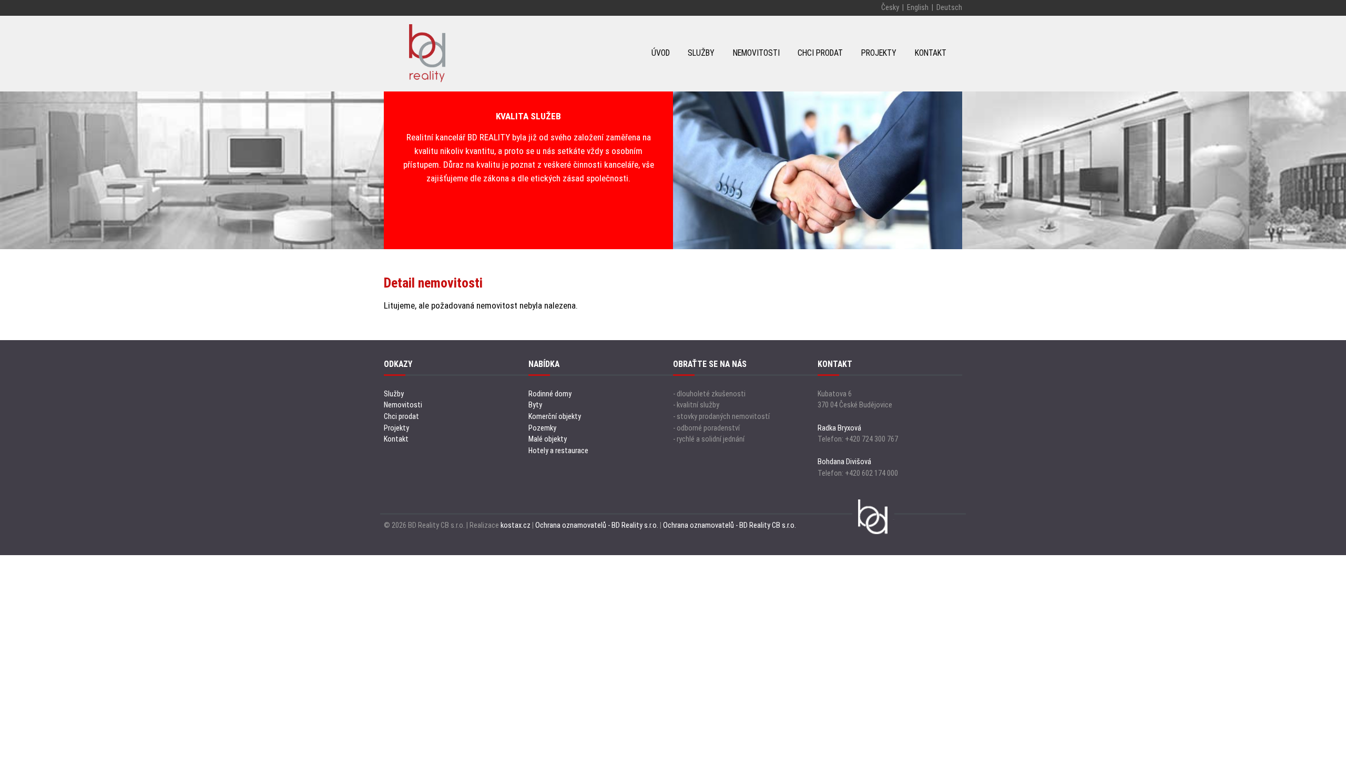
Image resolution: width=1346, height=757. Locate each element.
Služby (394, 394)
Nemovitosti (403, 405)
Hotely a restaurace (558, 450)
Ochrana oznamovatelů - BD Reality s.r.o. (596, 525)
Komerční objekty (554, 416)
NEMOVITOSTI (756, 53)
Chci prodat (401, 416)
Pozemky (542, 428)
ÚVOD (660, 53)
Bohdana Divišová (844, 461)
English (918, 7)
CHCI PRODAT (820, 53)
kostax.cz (516, 525)
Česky (890, 7)
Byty (535, 405)
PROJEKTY (878, 53)
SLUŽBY (701, 53)
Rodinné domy (550, 394)
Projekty (396, 428)
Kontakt (396, 439)
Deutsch (949, 7)
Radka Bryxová (839, 428)
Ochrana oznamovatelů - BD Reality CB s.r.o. (729, 525)
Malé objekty (547, 439)
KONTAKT (930, 53)
